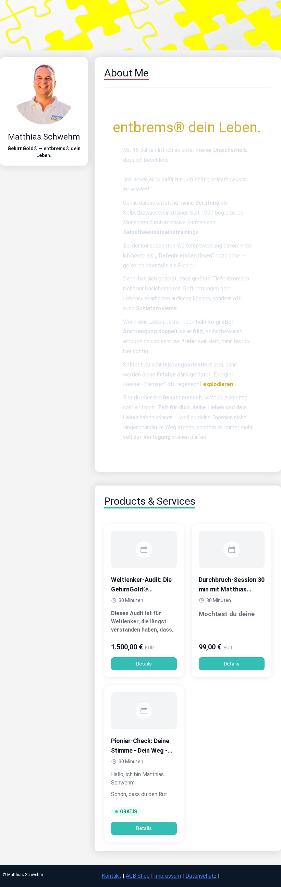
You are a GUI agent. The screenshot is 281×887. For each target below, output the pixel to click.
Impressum (167, 876)
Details (144, 664)
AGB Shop (138, 876)
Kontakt (111, 876)
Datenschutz (201, 876)
